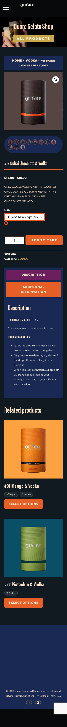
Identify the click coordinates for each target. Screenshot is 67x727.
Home (17, 60)
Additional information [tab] (33, 289)
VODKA (31, 60)
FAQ (59, 695)
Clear (8, 223)
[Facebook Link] (29, 702)
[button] (55, 79)
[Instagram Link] (38, 702)
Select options (23, 504)
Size (7, 209)
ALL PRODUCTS (33, 38)
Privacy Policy (42, 695)
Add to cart (44, 240)
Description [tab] (33, 274)
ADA (53, 695)
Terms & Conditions (24, 695)
